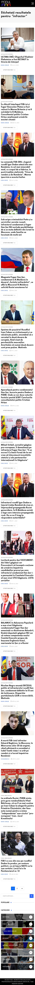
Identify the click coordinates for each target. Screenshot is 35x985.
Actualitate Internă (7, 54)
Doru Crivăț (4, 180)
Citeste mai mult (8, 70)
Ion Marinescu (5, 759)
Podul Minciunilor (6, 795)
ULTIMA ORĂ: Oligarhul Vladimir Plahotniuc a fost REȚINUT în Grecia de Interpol (17, 59)
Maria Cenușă (5, 65)
